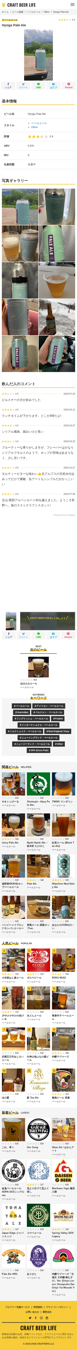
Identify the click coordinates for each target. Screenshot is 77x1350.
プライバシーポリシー (57, 1307)
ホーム (5, 12)
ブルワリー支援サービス (17, 1307)
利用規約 (37, 1307)
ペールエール (33, 12)
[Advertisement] (38, 561)
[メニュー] (72, 4)
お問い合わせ (32, 1312)
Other (47, 12)
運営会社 (47, 1312)
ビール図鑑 (17, 12)
